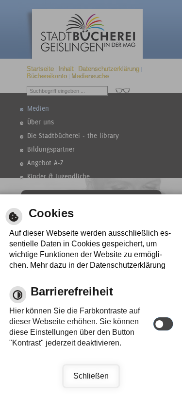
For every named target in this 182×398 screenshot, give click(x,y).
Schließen (91, 376)
